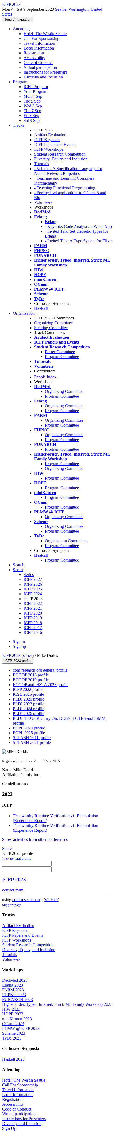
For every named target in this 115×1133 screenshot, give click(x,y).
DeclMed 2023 (15, 980)
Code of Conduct (38, 62)
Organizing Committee (53, 323)
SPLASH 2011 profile (32, 737)
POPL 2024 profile (29, 728)
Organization (24, 313)
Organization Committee (65, 541)
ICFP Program (36, 86)
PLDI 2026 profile (28, 713)
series (27, 655)
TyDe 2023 (11, 1038)
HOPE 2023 (12, 1014)
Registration (34, 53)
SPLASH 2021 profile (32, 742)
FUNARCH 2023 (17, 999)
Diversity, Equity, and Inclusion (60, 159)
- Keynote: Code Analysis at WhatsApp (78, 226)
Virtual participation (40, 67)
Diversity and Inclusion (43, 77)
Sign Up (9, 1128)
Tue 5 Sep (32, 101)
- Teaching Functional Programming (64, 188)
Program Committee (62, 356)
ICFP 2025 (33, 589)
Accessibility (34, 57)
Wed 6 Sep (33, 106)
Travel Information (39, 43)
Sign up (19, 646)
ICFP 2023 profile (17, 661)
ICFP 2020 (33, 613)
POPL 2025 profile (29, 733)
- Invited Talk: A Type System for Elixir (78, 241)
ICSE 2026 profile (28, 694)
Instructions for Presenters (45, 72)
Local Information (39, 48)
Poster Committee (60, 351)
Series (29, 574)
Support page (11, 905)
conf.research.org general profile (40, 670)
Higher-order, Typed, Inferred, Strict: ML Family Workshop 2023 (57, 1004)
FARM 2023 (13, 990)
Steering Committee (51, 327)
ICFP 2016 (33, 632)
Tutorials (41, 163)
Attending (21, 29)
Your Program (35, 91)
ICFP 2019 (33, 618)
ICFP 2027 (33, 579)
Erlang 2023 (12, 985)
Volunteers (43, 202)
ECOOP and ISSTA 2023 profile (40, 684)
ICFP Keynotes (47, 139)
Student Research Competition (60, 154)
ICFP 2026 (33, 584)
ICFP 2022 (33, 603)
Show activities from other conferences (35, 839)
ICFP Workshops (48, 149)
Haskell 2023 (13, 1059)
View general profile (16, 858)
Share (7, 848)
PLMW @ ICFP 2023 (21, 1028)
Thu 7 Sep (32, 110)
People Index (45, 377)
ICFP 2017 (33, 627)
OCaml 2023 (13, 1023)
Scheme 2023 (13, 1033)
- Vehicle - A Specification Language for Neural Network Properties (68, 171)
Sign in (19, 641)
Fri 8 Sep (31, 115)
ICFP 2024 (33, 594)
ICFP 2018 (33, 622)
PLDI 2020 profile (28, 699)
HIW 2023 (11, 1009)
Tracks (18, 125)
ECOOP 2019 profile (31, 679)
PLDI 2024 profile (28, 708)
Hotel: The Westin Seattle (45, 33)
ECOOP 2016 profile (31, 675)
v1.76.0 (51, 899)
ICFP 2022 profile (28, 689)
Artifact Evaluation (50, 135)
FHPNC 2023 (14, 994)
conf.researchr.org (27, 899)
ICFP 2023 (11, 655)
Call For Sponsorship (41, 38)
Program (20, 82)
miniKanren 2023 (17, 1019)
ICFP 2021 (33, 608)
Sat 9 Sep (32, 120)
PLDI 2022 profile (28, 704)
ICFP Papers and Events (54, 144)
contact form (12, 890)
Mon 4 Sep (33, 96)
